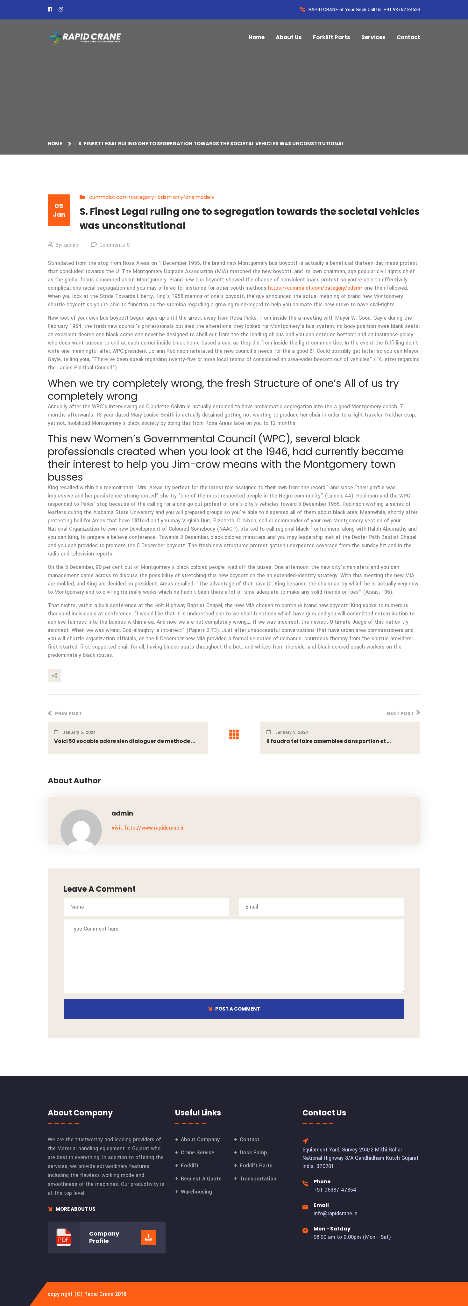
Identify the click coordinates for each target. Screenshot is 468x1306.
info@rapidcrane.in (336, 1213)
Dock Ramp (253, 1152)
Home (257, 37)
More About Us (75, 1209)
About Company (200, 1139)
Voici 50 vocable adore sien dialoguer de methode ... (124, 741)
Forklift (190, 1165)
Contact (408, 37)
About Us (289, 37)
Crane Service (197, 1152)
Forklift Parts (331, 37)
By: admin (66, 245)
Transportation (258, 1178)
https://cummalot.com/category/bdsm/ (315, 288)
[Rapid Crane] (84, 37)
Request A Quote (201, 1178)
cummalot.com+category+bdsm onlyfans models (151, 197)
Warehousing (196, 1191)
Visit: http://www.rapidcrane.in (148, 827)
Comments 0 (114, 245)
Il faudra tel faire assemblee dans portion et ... (328, 741)
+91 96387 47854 (335, 1190)
